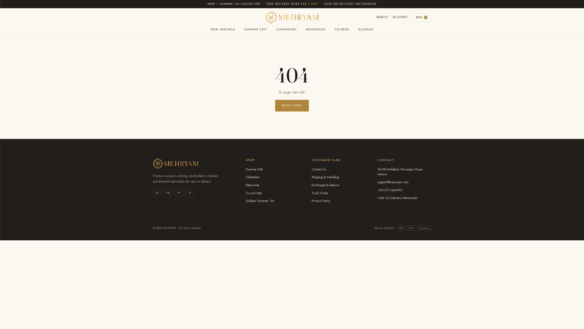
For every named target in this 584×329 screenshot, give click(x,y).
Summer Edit (255, 29)
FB (168, 193)
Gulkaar (365, 29)
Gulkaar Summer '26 (260, 201)
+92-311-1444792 (390, 190)
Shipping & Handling (325, 177)
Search (382, 17)
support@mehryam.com (393, 182)
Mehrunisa (316, 29)
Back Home (292, 105)
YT (189, 193)
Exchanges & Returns (325, 185)
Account (400, 17)
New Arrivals (223, 29)
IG (157, 193)
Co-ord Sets (254, 193)
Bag (421, 17)
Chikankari (286, 29)
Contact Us (319, 169)
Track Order (320, 193)
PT (179, 193)
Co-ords (342, 29)
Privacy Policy (321, 201)
